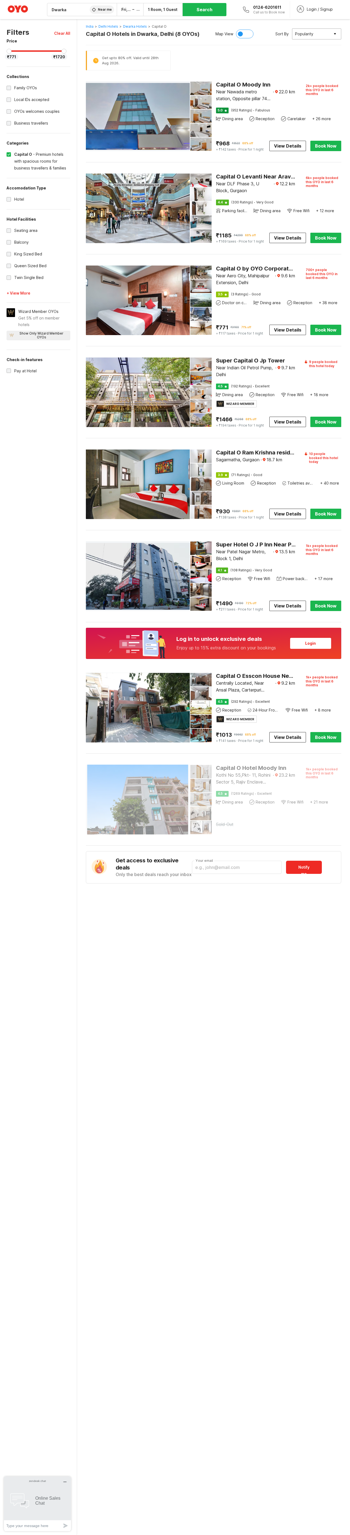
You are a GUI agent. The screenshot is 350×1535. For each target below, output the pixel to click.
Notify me (304, 869)
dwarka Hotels (135, 26)
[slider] (9, 51)
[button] (62, 33)
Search (204, 9)
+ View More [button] (18, 293)
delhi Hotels (108, 26)
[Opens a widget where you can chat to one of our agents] (37, 1503)
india (90, 26)
